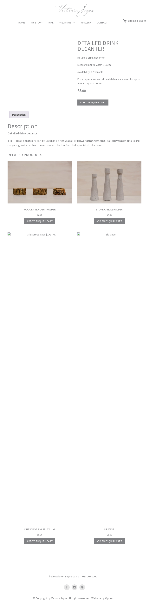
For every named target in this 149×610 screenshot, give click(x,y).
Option (109, 598)
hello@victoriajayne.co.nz (64, 576)
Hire (51, 22)
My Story (37, 22)
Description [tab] (19, 114)
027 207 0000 (89, 576)
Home (21, 22)
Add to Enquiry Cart (93, 102)
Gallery (86, 22)
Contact (102, 22)
